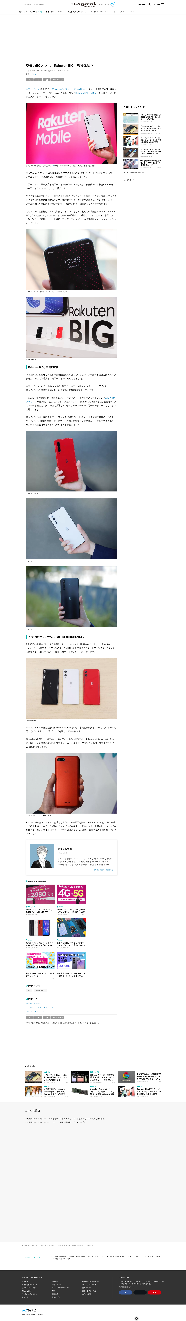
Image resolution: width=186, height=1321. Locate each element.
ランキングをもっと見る (132, 172)
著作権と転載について (29, 1285)
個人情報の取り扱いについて (92, 1281)
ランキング (94, 12)
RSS (53, 1291)
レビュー (108, 12)
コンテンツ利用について (60, 1288)
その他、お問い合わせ (29, 1294)
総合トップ (23, 12)
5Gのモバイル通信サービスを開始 (68, 89)
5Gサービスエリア (34, 1011)
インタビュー (124, 12)
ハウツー (132, 12)
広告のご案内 (26, 1291)
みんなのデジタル (74, 12)
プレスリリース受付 (89, 1285)
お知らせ (25, 1281)
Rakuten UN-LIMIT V (85, 93)
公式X (101, 12)
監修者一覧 (56, 1297)
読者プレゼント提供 (29, 1288)
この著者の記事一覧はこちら (103, 870)
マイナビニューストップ (29, 1245)
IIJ (83, 12)
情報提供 (55, 1294)
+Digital (43, 1245)
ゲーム (53, 12)
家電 (47, 12)
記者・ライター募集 (89, 1291)
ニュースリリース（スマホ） (38, 1007)
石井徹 (34, 74)
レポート (115, 12)
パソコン (32, 12)
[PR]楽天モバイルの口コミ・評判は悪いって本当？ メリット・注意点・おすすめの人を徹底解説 (65, 1118)
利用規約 (55, 1281)
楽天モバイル (32, 89)
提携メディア (86, 1288)
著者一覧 (25, 1297)
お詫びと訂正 (86, 1294)
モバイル (41, 12)
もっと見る (127, 180)
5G (53, 166)
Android (60, 1245)
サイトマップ (56, 1285)
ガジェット (62, 12)
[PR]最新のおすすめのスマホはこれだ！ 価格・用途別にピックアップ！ (55, 1122)
